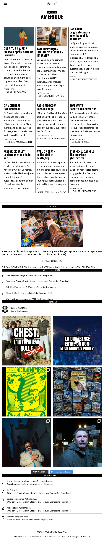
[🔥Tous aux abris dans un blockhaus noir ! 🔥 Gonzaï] (26, 391)
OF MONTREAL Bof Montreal (12, 107)
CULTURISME (45, 96)
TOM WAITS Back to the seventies (83, 107)
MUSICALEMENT (24, 142)
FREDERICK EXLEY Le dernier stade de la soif (17, 155)
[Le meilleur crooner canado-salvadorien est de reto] (26, 442)
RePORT (10, 92)
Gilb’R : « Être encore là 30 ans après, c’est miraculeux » (31, 287)
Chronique (45, 138)
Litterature (57, 96)
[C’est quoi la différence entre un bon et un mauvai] (77, 340)
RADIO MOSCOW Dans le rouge (46, 107)
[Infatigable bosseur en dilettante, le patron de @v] (77, 442)
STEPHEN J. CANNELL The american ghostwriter (82, 155)
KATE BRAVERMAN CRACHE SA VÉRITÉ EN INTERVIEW (50, 52)
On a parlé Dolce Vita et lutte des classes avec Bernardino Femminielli (38, 281)
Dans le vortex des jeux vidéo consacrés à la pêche (29, 275)
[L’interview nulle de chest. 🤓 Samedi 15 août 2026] (26, 340)
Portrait (86, 142)
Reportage (20, 92)
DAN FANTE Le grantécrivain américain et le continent (80, 33)
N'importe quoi (89, 191)
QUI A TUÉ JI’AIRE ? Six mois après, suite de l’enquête (18, 52)
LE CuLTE (76, 142)
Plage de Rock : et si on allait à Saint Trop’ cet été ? (29, 293)
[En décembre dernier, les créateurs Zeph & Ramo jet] (77, 391)
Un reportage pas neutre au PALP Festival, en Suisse (29, 299)
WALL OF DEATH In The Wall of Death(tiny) (46, 155)
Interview (11, 142)
